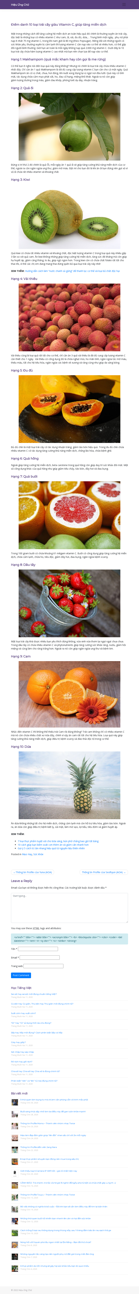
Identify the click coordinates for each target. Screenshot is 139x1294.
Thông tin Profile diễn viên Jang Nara (38, 1147)
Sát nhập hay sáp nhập (22, 1052)
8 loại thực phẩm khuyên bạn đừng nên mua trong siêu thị (49, 1159)
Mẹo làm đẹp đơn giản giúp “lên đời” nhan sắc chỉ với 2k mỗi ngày (53, 1135)
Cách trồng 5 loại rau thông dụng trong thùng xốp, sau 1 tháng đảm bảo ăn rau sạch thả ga (65, 1230)
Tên (14, 949)
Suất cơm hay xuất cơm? (23, 1013)
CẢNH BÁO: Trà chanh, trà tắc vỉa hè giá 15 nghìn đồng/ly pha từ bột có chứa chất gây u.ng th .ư (68, 1182)
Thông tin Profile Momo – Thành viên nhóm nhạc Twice (47, 1123)
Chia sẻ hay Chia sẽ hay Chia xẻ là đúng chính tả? (35, 1071)
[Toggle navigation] (124, 4)
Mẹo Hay (27, 854)
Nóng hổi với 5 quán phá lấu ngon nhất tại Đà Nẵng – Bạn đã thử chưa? (55, 1242)
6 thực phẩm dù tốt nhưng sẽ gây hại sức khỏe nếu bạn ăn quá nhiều (54, 1266)
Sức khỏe (38, 854)
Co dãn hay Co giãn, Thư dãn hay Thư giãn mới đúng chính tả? (42, 1003)
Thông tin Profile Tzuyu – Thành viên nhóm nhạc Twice (47, 1194)
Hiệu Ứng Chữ (20, 4)
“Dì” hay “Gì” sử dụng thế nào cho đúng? (31, 1023)
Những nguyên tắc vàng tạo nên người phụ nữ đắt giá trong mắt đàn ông (57, 1254)
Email (15, 957)
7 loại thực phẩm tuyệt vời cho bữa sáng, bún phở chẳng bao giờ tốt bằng (58, 841)
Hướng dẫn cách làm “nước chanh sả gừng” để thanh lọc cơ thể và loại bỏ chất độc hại (72, 271)
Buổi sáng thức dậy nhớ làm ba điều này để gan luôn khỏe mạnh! (53, 1111)
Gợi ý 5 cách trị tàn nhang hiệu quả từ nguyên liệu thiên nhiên (51, 848)
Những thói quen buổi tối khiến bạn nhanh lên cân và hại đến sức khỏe (55, 1218)
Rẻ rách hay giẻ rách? (21, 1061)
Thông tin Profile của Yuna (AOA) (34, 872)
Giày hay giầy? (18, 1042)
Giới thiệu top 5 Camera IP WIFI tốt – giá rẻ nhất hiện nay (48, 1171)
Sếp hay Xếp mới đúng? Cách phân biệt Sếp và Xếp (36, 1032)
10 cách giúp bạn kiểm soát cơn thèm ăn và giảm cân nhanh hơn (53, 844)
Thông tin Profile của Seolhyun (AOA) (102, 872)
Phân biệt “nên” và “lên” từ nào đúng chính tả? (34, 1080)
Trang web (17, 966)
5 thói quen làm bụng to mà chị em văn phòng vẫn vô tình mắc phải (54, 1099)
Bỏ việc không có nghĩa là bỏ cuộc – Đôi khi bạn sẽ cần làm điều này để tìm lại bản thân (63, 1206)
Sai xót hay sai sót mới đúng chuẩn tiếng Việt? (34, 994)
